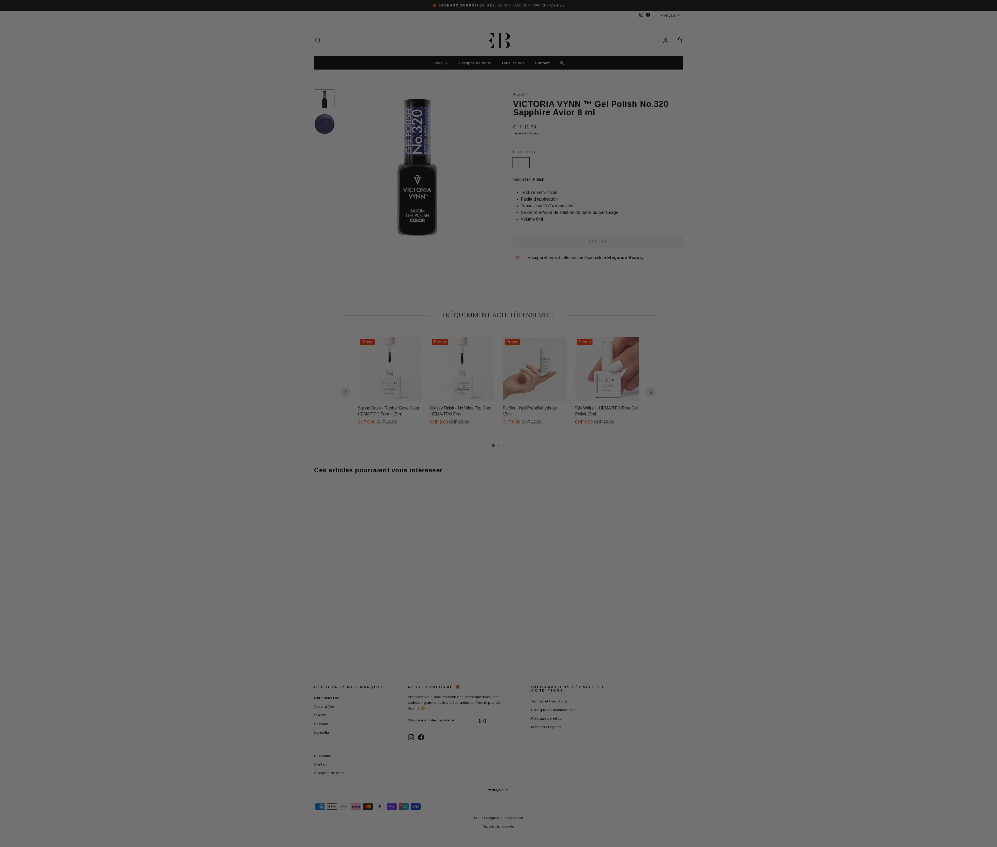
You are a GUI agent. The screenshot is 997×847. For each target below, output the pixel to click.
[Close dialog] (593, 358)
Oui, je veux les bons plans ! (532, 459)
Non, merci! (532, 484)
